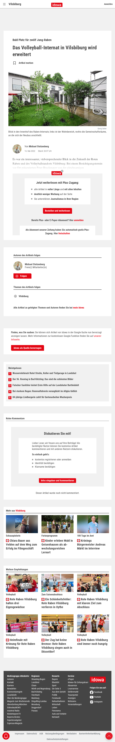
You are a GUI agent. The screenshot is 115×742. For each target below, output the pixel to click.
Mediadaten (72, 733)
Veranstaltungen (75, 704)
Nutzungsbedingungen (54, 733)
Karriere (10, 685)
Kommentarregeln (14, 692)
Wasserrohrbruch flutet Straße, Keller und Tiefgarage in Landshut (44, 373)
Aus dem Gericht (59, 692)
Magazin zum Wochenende (18, 701)
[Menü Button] (4, 4)
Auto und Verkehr (59, 714)
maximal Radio (13, 710)
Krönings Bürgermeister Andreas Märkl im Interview (91, 544)
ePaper (71, 679)
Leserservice (73, 688)
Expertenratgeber (14, 720)
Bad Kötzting (36, 692)
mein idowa (78, 307)
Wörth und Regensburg (40, 688)
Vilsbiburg (15, 4)
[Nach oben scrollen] (109, 735)
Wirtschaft (56, 704)
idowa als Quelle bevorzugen (27, 348)
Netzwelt (55, 717)
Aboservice (72, 685)
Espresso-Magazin (14, 723)
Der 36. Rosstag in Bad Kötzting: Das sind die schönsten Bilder (43, 379)
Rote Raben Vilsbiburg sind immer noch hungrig (92, 642)
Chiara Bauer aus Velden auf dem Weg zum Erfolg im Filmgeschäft (21, 544)
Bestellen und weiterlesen (57, 210)
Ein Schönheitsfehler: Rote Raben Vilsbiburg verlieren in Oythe (56, 603)
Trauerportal (73, 695)
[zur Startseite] (99, 679)
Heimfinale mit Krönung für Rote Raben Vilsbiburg (20, 643)
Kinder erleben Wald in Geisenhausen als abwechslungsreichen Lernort (57, 546)
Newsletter (11, 688)
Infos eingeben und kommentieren (57, 480)
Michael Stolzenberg (39, 146)
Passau (34, 710)
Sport (54, 685)
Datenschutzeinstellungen (57, 739)
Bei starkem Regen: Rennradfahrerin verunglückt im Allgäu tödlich (45, 391)
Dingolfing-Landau (39, 701)
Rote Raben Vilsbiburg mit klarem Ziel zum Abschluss (92, 603)
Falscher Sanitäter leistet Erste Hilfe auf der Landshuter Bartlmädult (46, 385)
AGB (41, 733)
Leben (54, 707)
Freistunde (56, 698)
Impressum (19, 733)
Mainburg (35, 698)
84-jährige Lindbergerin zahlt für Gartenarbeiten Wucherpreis (42, 397)
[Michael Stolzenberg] (18, 148)
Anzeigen (72, 698)
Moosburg (35, 704)
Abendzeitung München (17, 704)
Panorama (56, 710)
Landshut (35, 682)
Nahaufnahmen (58, 701)
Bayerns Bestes (13, 717)
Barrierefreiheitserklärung (89, 733)
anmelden (79, 220)
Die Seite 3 (56, 688)
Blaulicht (55, 682)
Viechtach (35, 695)
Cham (33, 685)
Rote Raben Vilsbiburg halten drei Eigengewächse (21, 603)
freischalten (64, 233)
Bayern (55, 679)
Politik (54, 695)
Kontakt (10, 682)
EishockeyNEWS (14, 707)
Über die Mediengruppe (17, 698)
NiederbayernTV (14, 714)
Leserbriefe (12, 695)
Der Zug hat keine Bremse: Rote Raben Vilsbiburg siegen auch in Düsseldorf (56, 645)
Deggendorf (36, 707)
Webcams (72, 701)
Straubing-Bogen (38, 679)
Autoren (10, 679)
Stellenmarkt (73, 692)
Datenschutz (32, 733)
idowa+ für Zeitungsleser (78, 682)
